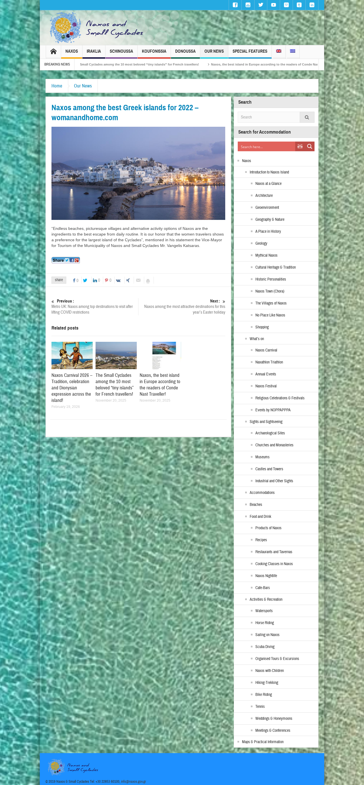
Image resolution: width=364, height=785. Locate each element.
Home (56, 86)
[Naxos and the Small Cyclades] (97, 27)
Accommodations (262, 492)
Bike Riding (263, 694)
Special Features (250, 51)
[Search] (307, 117)
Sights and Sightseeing (266, 421)
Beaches (256, 504)
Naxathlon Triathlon (269, 362)
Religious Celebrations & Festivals (280, 398)
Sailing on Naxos (267, 634)
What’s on (257, 339)
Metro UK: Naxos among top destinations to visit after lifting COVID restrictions (92, 307)
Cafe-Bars (262, 587)
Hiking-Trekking (266, 682)
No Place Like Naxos (270, 315)
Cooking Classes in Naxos (274, 564)
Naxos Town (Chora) (269, 291)
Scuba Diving (264, 646)
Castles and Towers (269, 469)
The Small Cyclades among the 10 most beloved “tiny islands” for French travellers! (82, 64)
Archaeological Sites (270, 433)
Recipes (261, 540)
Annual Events (265, 374)
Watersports (264, 611)
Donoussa (185, 51)
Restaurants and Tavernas (273, 552)
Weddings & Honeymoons (273, 718)
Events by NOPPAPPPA (273, 410)
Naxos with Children (269, 670)
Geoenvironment (267, 207)
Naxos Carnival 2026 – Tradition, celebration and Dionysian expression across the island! (71, 387)
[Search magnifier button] (310, 146)
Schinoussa (121, 51)
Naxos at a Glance (268, 183)
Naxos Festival (266, 386)
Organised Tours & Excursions (277, 658)
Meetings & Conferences (272, 730)
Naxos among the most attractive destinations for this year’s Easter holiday (184, 307)
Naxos (71, 51)
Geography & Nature (269, 219)
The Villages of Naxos (271, 303)
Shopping (262, 327)
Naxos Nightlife (266, 575)
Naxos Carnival (266, 350)
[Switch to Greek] (292, 52)
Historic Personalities (270, 279)
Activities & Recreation (266, 599)
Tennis (260, 706)
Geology (261, 243)
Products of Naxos (268, 528)
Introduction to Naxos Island (269, 172)
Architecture (264, 195)
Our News (214, 51)
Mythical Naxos (266, 255)
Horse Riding (264, 622)
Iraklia (94, 51)
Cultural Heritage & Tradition (275, 267)
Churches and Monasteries (274, 445)
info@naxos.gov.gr (133, 781)
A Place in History (268, 231)
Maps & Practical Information (263, 742)
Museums (262, 457)
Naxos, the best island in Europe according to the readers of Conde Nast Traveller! (218, 64)
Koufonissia (154, 51)
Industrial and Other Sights (274, 481)
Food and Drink (260, 516)
